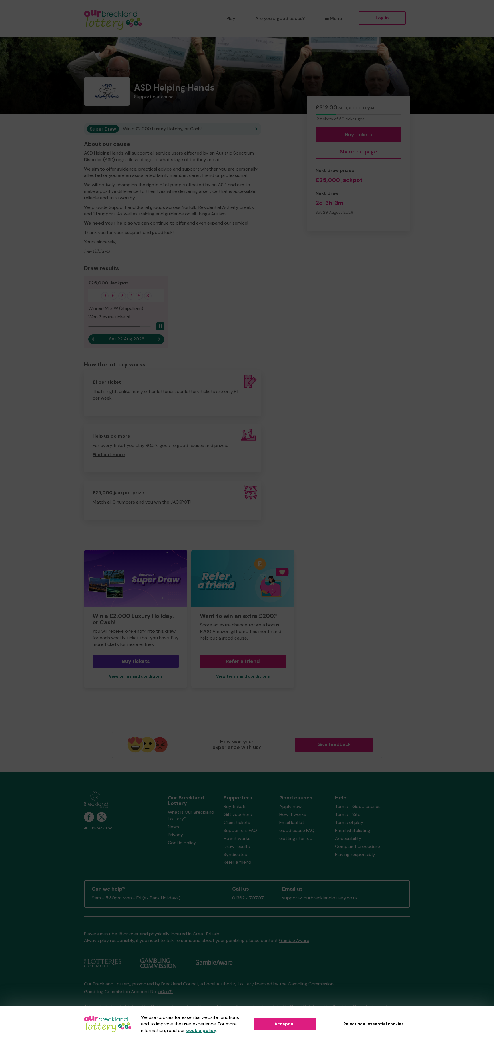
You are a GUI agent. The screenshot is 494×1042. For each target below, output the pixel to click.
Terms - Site (347, 814)
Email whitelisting (352, 830)
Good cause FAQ (296, 830)
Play (230, 18)
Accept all (285, 1024)
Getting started (295, 838)
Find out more (109, 455)
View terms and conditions (136, 676)
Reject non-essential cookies (373, 1024)
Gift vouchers (238, 814)
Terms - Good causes (358, 806)
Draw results (237, 846)
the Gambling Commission (307, 984)
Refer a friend (243, 661)
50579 (165, 992)
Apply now (290, 806)
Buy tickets (358, 134)
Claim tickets (237, 822)
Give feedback (334, 744)
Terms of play (349, 822)
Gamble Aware (294, 940)
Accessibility (348, 838)
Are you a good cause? (280, 18)
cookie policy (201, 1030)
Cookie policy (182, 843)
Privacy (175, 835)
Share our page (358, 151)
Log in (382, 18)
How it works (237, 838)
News (173, 827)
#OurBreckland (98, 828)
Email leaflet (291, 822)
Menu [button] (336, 18)
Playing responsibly (355, 854)
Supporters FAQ (240, 830)
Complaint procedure (357, 846)
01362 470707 (248, 898)
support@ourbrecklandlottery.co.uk (320, 898)
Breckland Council (179, 984)
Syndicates (235, 854)
